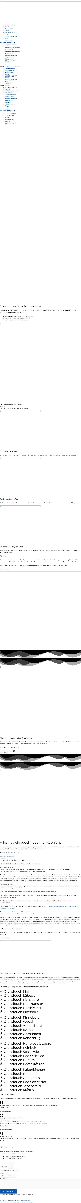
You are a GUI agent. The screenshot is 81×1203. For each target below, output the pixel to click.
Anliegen (2, 1173)
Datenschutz (11, 1200)
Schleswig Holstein (10, 80)
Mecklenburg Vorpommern (12, 66)
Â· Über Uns (6, 46)
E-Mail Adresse (4, 1166)
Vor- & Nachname (5, 1163)
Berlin (6, 57)
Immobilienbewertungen (27, 1202)
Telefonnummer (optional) (7, 1170)
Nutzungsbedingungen (23, 1200)
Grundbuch (3, 1202)
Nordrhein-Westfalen (11, 70)
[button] (4, 569)
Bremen (7, 61)
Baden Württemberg (11, 55)
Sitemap (2, 1198)
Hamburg (7, 63)
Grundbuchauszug (13, 1202)
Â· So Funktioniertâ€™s (10, 44)
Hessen (7, 65)
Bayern (7, 53)
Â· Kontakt (6, 49)
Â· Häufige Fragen (8, 48)
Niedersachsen (9, 68)
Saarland (7, 74)
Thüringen (8, 82)
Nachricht (2, 1178)
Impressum (3, 1200)
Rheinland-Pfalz (9, 72)
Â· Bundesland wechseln (10, 51)
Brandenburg (8, 59)
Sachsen (7, 78)
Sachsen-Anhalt (9, 76)
